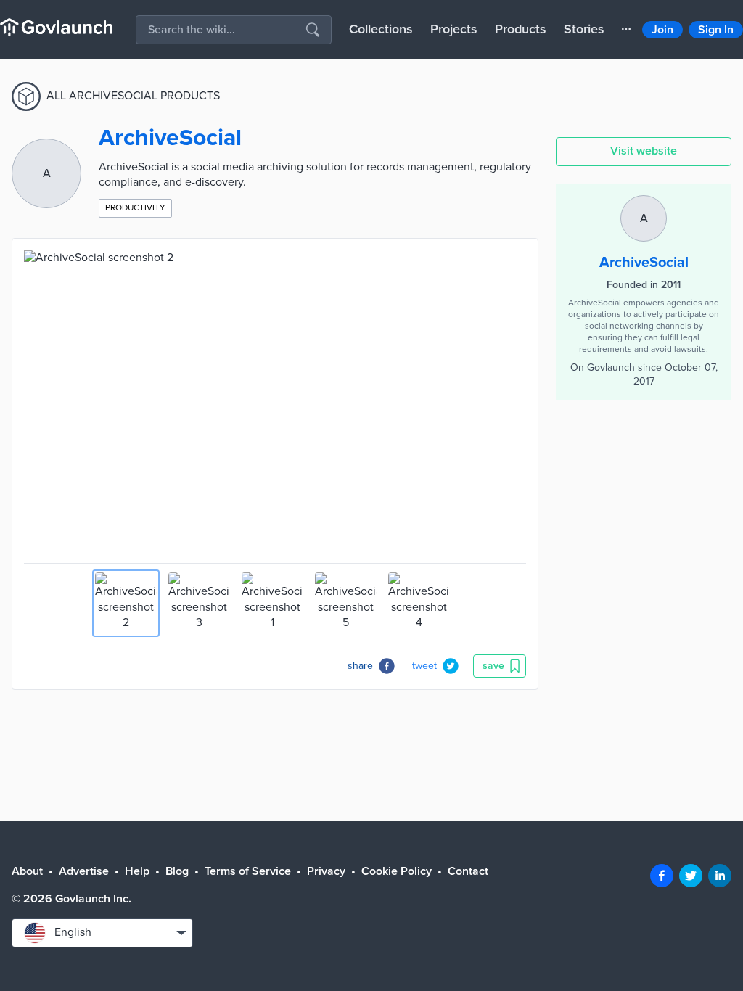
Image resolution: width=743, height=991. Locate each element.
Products (520, 29)
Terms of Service (248, 871)
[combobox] (102, 932)
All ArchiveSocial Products (133, 96)
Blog (177, 871)
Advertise (84, 871)
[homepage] (56, 27)
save (493, 665)
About (27, 871)
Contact (468, 871)
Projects (453, 29)
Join (662, 29)
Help (137, 871)
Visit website (643, 151)
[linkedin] (719, 875)
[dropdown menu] (626, 29)
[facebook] (661, 875)
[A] (643, 202)
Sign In (716, 29)
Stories (584, 29)
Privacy (326, 871)
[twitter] (690, 875)
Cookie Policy (396, 871)
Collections (381, 29)
